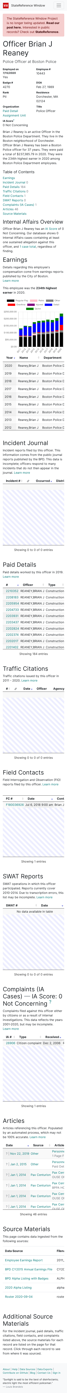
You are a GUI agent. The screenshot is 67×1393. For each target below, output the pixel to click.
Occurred (43, 481)
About (6, 1369)
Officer (28, 585)
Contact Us (43, 1372)
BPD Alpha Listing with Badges (26, 1278)
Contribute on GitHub (15, 1372)
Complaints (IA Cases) (19, 205)
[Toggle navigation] (59, 5)
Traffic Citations (15, 191)
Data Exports (44, 1369)
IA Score (51, 229)
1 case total (28, 246)
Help (14, 1369)
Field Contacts (14, 196)
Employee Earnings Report (24, 1260)
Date (26, 688)
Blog (32, 1372)
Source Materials (14, 213)
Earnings (9, 178)
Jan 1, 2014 (18, 1175)
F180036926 (15, 805)
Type (51, 585)
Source (38, 1145)
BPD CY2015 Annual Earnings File (28, 1269)
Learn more (11, 280)
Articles (10, 209)
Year (9, 357)
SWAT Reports (14, 200)
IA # (9, 1037)
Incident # (13, 481)
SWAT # (11, 905)
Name (24, 357)
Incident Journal (15, 182)
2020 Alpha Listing (18, 1287)
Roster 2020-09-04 (19, 1296)
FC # (9, 798)
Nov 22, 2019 (19, 1153)
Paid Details (14, 187)
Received (52, 1037)
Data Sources (27, 1369)
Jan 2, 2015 (18, 1164)
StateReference (46, 32)
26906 (10, 1043)
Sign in (56, 1372)
